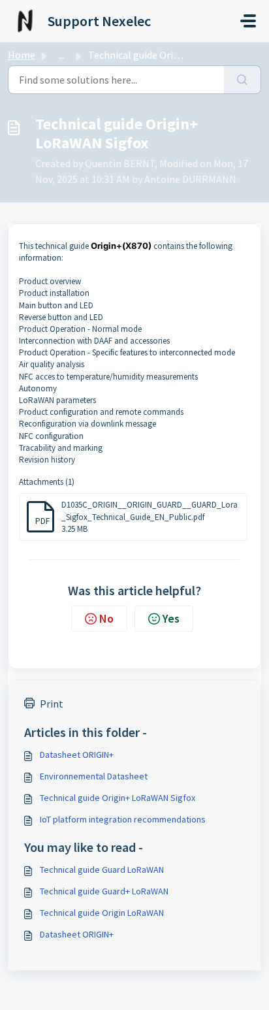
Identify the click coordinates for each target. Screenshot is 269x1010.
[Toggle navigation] (248, 21)
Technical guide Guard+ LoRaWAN (104, 891)
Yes (171, 618)
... (62, 54)
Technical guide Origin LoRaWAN (102, 913)
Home (21, 54)
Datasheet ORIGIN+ (77, 754)
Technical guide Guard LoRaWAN (102, 869)
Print (51, 703)
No (106, 618)
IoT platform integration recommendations (123, 819)
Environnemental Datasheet (94, 776)
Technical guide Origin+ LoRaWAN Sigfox (117, 798)
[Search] (242, 79)
